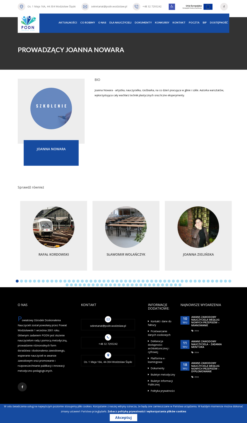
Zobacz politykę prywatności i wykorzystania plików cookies (147, 411)
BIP (205, 22)
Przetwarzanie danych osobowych (159, 333)
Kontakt (179, 22)
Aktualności (68, 22)
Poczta (194, 22)
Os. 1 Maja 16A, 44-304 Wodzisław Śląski (51, 6)
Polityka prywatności (162, 390)
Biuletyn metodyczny (162, 374)
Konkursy (162, 22)
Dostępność (219, 22)
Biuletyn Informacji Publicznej (160, 382)
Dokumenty (143, 22)
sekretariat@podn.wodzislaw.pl (109, 6)
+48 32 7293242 (151, 6)
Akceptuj (123, 417)
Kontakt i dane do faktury (159, 323)
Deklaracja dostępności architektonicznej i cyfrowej (158, 346)
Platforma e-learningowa (156, 360)
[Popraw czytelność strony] (172, 7)
